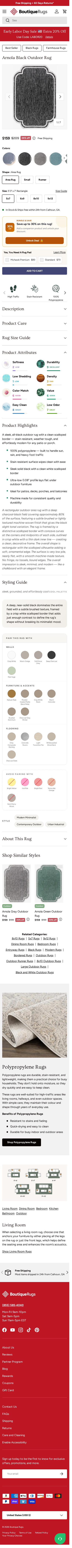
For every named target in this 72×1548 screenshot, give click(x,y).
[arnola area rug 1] (9, 159)
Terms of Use (25, 1532)
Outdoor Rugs (44, 955)
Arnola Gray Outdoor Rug (15, 913)
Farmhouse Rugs (56, 48)
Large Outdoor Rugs (33, 966)
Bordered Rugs (23, 955)
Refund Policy (41, 1532)
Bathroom (8, 1213)
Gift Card (8, 1390)
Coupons (7, 1383)
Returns (7, 1428)
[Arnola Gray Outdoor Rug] (16, 883)
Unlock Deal (34, 240)
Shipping (7, 1421)
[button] (65, 11)
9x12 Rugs (49, 938)
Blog (5, 1368)
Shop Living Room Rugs (17, 1251)
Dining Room (27, 1208)
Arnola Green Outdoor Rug (48, 913)
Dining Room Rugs (22, 944)
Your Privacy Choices (12, 1535)
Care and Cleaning (13, 1435)
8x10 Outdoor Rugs (49, 961)
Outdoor (21, 1213)
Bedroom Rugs (46, 944)
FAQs (5, 1414)
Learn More (60, 252)
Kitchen (53, 1208)
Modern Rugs (53, 949)
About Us (8, 1347)
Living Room (10, 1208)
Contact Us (9, 1406)
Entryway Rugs (15, 949)
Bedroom (42, 1208)
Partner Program (12, 1361)
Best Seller (11, 48)
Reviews (7, 1354)
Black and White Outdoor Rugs (35, 972)
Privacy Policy (9, 1532)
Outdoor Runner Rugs (19, 961)
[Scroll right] (64, 158)
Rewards (7, 1376)
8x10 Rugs (18, 938)
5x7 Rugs (34, 938)
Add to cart (35, 270)
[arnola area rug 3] (40, 159)
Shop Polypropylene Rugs (21, 1142)
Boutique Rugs (16, 1527)
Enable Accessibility (14, 1442)
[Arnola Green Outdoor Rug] (49, 883)
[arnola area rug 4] (55, 159)
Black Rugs (32, 48)
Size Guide (61, 190)
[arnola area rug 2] (24, 159)
